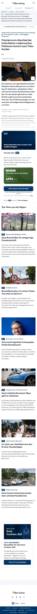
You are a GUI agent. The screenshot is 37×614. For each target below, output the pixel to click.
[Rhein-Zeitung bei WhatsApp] (13, 597)
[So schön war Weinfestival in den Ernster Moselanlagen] (18, 428)
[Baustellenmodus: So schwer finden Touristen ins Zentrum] (18, 275)
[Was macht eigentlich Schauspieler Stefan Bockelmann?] (18, 326)
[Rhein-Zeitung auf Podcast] (24, 597)
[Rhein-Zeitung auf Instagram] (20, 597)
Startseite (4, 12)
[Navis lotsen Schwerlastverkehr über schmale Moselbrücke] (18, 477)
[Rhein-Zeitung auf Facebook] (16, 597)
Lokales (11, 12)
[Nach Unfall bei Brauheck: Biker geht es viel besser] (18, 377)
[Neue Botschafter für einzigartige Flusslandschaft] (18, 222)
